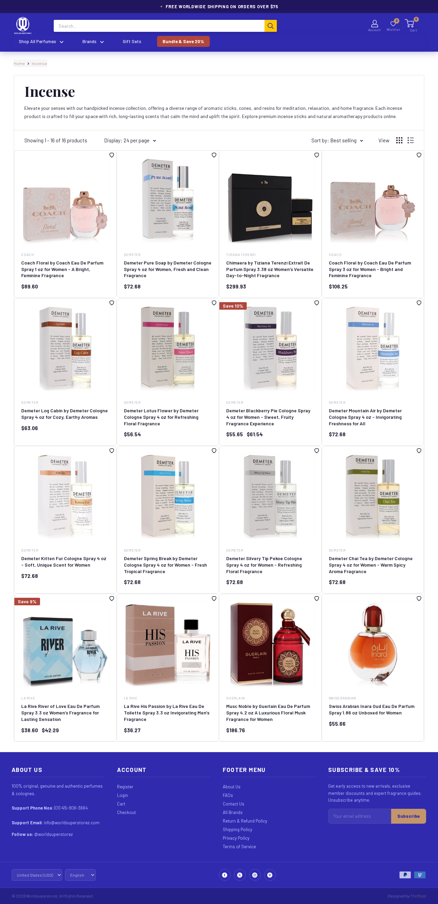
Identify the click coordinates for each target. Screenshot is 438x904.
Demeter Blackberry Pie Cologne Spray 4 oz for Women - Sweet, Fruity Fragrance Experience (268, 417)
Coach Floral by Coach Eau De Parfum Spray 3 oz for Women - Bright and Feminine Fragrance (370, 269)
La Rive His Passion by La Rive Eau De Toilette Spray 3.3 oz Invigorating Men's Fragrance (166, 712)
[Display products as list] (411, 140)
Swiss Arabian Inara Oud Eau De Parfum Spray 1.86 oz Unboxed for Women (371, 709)
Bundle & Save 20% (183, 41)
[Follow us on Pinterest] (270, 875)
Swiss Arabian (342, 698)
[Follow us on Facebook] (225, 875)
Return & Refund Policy (245, 821)
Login (122, 795)
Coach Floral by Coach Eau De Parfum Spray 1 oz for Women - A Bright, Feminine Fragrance (62, 269)
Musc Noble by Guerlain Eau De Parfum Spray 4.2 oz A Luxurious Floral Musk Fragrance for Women (268, 712)
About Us (232, 786)
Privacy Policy (236, 838)
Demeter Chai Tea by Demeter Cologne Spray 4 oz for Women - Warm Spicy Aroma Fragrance (371, 564)
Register (125, 786)
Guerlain (235, 698)
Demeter (132, 255)
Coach (27, 255)
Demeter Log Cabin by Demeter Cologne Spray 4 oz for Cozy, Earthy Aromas (64, 414)
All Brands (233, 812)
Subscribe (408, 816)
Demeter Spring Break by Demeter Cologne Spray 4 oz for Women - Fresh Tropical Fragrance (165, 564)
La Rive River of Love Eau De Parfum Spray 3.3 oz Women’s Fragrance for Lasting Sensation (60, 712)
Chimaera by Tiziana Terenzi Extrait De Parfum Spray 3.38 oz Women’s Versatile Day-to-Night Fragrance (269, 269)
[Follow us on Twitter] (240, 875)
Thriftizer (418, 895)
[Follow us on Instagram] (255, 875)
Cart (121, 803)
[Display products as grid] (399, 140)
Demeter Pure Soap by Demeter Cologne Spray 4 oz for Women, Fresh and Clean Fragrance (167, 269)
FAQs (228, 795)
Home (19, 63)
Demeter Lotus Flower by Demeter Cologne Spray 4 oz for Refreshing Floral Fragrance (161, 417)
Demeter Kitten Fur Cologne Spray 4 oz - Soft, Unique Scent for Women (63, 561)
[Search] (271, 26)
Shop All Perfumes (37, 41)
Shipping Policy (237, 829)
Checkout (126, 812)
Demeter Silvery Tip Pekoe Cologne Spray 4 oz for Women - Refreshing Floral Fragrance (264, 564)
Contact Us (233, 803)
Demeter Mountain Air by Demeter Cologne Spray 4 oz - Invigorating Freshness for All (365, 417)
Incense (39, 63)
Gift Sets (132, 41)
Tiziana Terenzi (241, 255)
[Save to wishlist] (112, 156)
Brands (89, 41)
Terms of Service (239, 846)
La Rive (28, 698)
